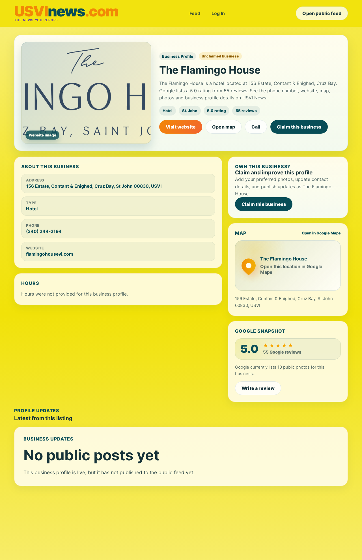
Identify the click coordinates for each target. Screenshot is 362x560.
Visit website (181, 127)
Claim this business (299, 127)
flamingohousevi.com (49, 254)
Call (255, 127)
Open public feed (321, 13)
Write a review (258, 388)
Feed (194, 13)
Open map (223, 127)
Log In (218, 13)
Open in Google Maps (321, 233)
